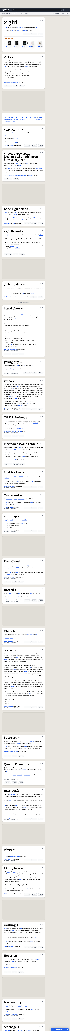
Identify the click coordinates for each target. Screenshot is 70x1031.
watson (9, 859)
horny (12, 246)
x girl (5, 34)
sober (17, 567)
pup (18, 369)
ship (6, 212)
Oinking (5, 946)
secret (26, 66)
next (26, 1006)
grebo (5, 408)
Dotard (5, 600)
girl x (5, 82)
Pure (5, 288)
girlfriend (14, 218)
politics (12, 686)
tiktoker (14, 133)
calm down (36, 597)
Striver (5, 706)
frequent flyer (31, 741)
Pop (14, 388)
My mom (7, 638)
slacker (5, 659)
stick (39, 333)
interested (20, 27)
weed (31, 941)
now (19, 405)
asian (37, 169)
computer (15, 318)
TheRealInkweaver (14, 1014)
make (31, 593)
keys (22, 314)
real (14, 794)
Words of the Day (6, 13)
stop (16, 1009)
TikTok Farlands (7, 431)
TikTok (5, 421)
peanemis (19, 775)
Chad (16, 805)
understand (9, 499)
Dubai (24, 481)
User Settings (65, 13)
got (34, 694)
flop (37, 635)
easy (37, 239)
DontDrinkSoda (11, 946)
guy (11, 572)
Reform (21, 476)
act (7, 1006)
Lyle (14, 887)
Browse (13, 13)
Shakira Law (6, 486)
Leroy (7, 502)
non (21, 929)
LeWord (10, 530)
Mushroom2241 (15, 778)
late (24, 365)
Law (15, 476)
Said (37, 423)
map (6, 520)
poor (18, 743)
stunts (18, 856)
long (19, 593)
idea (7, 504)
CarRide (13, 223)
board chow (6, 349)
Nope (11, 889)
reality (8, 569)
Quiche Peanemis (7, 778)
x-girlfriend (11, 117)
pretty (21, 72)
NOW (16, 142)
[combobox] (37, 10)
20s (32, 365)
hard (26, 743)
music (16, 386)
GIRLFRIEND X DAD (35, 119)
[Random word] (60, 10)
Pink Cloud (6, 577)
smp (5, 135)
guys (19, 165)
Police (5, 929)
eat (24, 318)
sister (31, 502)
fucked (25, 30)
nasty (32, 1009)
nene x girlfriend (20, 117)
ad (23, 293)
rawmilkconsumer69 (13, 967)
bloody (22, 405)
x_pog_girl (29, 117)
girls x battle (7, 121)
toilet (19, 1006)
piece (25, 770)
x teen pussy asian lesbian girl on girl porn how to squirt (15, 175)
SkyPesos (6, 751)
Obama (11, 701)
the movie (27, 775)
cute (22, 220)
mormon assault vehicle (8, 459)
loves (18, 30)
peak (7, 772)
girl (6, 27)
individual (10, 593)
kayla (17, 163)
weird (34, 423)
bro (21, 428)
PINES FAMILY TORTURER (17, 431)
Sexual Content (24, 13)
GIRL (5, 66)
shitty (6, 853)
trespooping (6, 1014)
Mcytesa (11, 145)
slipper (32, 635)
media (22, 770)
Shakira (31, 481)
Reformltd (12, 486)
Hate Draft (6, 818)
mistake (7, 478)
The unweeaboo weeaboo (15, 296)
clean (16, 333)
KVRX (16, 459)
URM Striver (10, 706)
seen (37, 959)
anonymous (10, 600)
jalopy (5, 859)
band (27, 403)
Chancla (5, 641)
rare (29, 961)
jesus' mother (30, 175)
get (18, 597)
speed (12, 930)
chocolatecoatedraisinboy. (12, 82)
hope (7, 941)
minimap (5, 530)
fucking (41, 288)
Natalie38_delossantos (14, 251)
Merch (41, 34)
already (25, 807)
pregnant (33, 293)
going (14, 597)
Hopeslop (6, 967)
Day (33, 455)
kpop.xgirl (14, 121)
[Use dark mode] (66, 10)
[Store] (63, 10)
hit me (11, 638)
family (15, 449)
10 (7, 964)
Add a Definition (56, 13)
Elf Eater (11, 507)
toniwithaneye (12, 577)
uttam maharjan (10, 34)
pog (14, 138)
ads (13, 288)
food (11, 344)
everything (24, 520)
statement (21, 499)
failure (25, 671)
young (14, 369)
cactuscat (10, 408)
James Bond (13, 856)
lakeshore (12, 893)
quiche (14, 775)
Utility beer (6, 893)
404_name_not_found (13, 751)
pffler (10, 818)
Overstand (6, 507)
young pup (6, 372)
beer (8, 872)
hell (17, 74)
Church (26, 455)
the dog (11, 372)
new (28, 565)
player (21, 523)
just (11, 369)
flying (28, 635)
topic (15, 499)
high (20, 880)
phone (27, 163)
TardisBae (10, 641)
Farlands (18, 428)
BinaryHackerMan (13, 349)
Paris (25, 746)
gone (14, 669)
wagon (19, 447)
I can (7, 856)
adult (17, 365)
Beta (39, 665)
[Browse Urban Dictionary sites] (6, 9)
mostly (11, 520)
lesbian (40, 169)
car (9, 853)
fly (34, 748)
